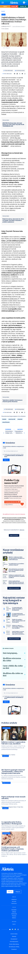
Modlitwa (22, 6)
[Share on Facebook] (14, 73)
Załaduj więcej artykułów (14, 588)
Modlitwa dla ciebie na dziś (13, 674)
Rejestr (5, 6)
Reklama (14, 917)
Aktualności (14, 899)
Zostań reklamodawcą (14, 944)
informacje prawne (14, 941)
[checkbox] (3, 454)
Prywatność (14, 949)
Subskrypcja (14, 913)
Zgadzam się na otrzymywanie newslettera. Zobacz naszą (13, 455)
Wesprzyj (13, 6)
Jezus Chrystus (5, 422)
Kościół (3, 11)
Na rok (14, 924)
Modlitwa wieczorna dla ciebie (12, 659)
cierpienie (20, 419)
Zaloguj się (22, 530)
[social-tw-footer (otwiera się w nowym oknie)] (15, 929)
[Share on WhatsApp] (24, 73)
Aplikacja (14, 911)
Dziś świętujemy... (10, 653)
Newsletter (14, 909)
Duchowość (14, 903)
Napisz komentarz (14, 535)
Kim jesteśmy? (14, 939)
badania (4, 419)
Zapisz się (6, 460)
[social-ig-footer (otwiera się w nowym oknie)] (18, 929)
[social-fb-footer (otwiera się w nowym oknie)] (12, 929)
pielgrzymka (5, 756)
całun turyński (11, 419)
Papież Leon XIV (6, 782)
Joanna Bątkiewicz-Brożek (18, 26)
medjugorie (5, 808)
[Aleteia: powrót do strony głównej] (14, 2)
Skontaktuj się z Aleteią (14, 946)
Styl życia (14, 901)
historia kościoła (6, 728)
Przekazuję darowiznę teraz (11, 502)
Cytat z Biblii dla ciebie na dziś (13, 667)
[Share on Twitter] (19, 73)
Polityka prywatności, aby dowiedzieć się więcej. (13, 456)
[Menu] (4, 2)
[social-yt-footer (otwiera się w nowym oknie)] (10, 929)
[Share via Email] (22, 73)
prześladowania (6, 833)
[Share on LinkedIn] (17, 73)
